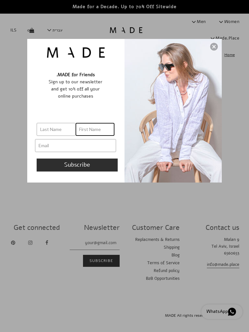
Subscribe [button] (77, 165)
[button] (214, 47)
